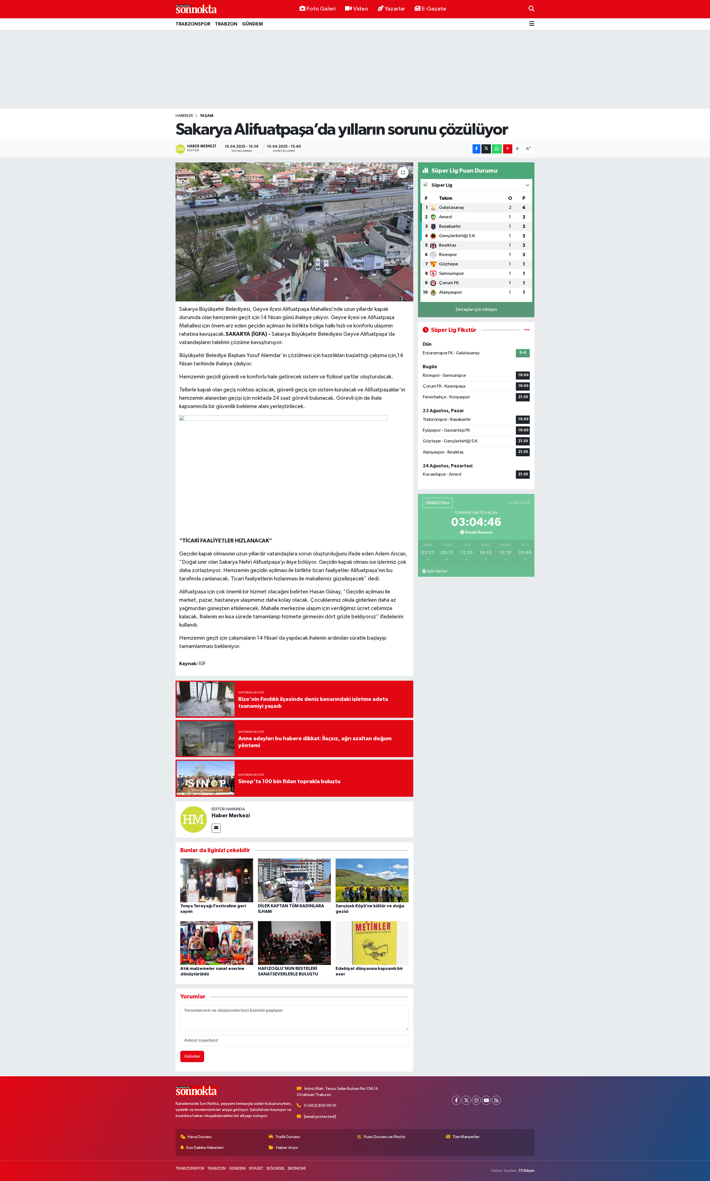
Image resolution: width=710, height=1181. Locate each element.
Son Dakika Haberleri (205, 1148)
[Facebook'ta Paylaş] (476, 148)
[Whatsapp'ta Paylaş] (497, 148)
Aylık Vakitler (437, 571)
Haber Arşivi (287, 1148)
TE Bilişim (526, 1171)
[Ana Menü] (531, 24)
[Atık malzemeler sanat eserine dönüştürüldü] (216, 943)
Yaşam (206, 116)
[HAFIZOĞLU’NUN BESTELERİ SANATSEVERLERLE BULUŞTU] (294, 943)
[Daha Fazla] (507, 148)
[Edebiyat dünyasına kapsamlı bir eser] (372, 943)
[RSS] (496, 1100)
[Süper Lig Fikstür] (527, 330)
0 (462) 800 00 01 (320, 1105)
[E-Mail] (216, 828)
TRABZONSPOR (193, 24)
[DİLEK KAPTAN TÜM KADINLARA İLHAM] (294, 880)
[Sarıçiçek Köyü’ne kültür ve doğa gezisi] (372, 880)
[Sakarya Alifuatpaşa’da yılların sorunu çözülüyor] (294, 231)
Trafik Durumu (287, 1137)
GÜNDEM (252, 24)
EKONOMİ (297, 1168)
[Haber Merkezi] (193, 819)
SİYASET (256, 1168)
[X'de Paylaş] (486, 148)
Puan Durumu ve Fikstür (384, 1137)
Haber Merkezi (231, 815)
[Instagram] (476, 1100)
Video (360, 9)
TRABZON (226, 24)
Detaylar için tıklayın (476, 309)
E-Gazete (434, 9)
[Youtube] (486, 1100)
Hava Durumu (200, 1137)
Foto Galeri (321, 9)
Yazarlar (395, 9)
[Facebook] (456, 1100)
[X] (466, 1100)
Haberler (184, 116)
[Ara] (531, 9)
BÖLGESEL (276, 1168)
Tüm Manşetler (466, 1137)
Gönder (192, 1056)
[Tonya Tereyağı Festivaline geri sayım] (216, 880)
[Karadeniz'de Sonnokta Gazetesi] (196, 9)
